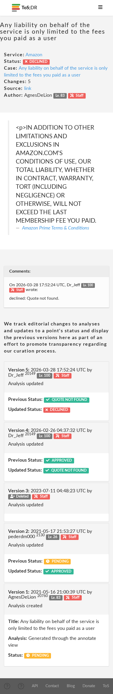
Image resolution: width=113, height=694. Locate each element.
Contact (52, 686)
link (27, 88)
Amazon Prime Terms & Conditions (55, 228)
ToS (106, 686)
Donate (89, 686)
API (35, 686)
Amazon (33, 55)
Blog (71, 686)
